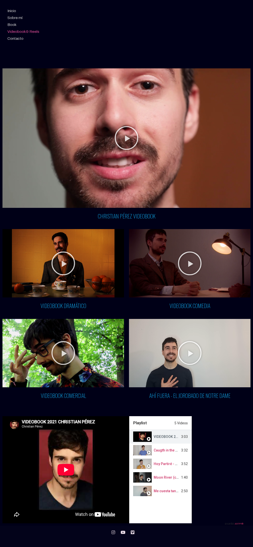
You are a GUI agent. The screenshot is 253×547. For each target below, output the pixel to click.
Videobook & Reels (23, 32)
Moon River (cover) (169, 477)
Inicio (11, 11)
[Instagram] (113, 532)
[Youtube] (123, 532)
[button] (126, 138)
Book (11, 25)
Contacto (15, 38)
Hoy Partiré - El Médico (172, 464)
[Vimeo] (132, 532)
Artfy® (239, 523)
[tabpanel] (65, 469)
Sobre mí (14, 18)
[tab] (160, 437)
